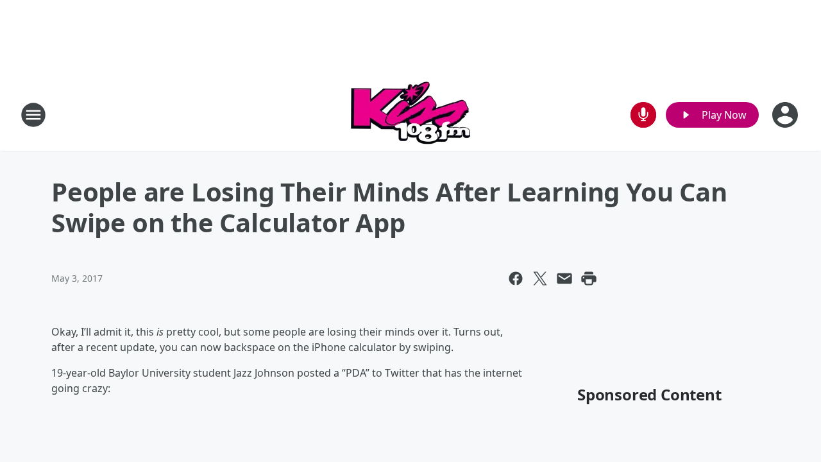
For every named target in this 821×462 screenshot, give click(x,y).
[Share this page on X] (540, 278)
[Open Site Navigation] (33, 115)
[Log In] (786, 115)
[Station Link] (410, 114)
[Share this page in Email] (564, 278)
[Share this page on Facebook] (516, 278)
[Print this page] (589, 278)
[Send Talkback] (643, 115)
